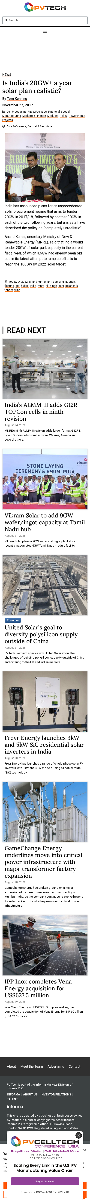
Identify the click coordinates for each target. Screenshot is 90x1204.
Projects (7, 120)
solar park (71, 286)
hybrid (25, 286)
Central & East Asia (39, 126)
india (33, 286)
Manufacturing (11, 116)
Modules (52, 116)
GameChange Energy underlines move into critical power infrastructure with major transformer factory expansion (43, 861)
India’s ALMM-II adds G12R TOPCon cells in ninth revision (41, 411)
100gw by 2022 (18, 281)
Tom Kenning (17, 99)
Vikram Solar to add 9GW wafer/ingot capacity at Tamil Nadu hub (45, 522)
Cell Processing (16, 111)
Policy (63, 116)
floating (9, 286)
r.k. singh (51, 286)
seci (61, 286)
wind (17, 290)
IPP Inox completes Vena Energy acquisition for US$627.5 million (38, 988)
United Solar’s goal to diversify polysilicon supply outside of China (41, 634)
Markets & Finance (34, 116)
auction (70, 281)
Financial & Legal (59, 111)
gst (17, 286)
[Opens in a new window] (15, 1106)
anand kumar (37, 281)
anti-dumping (55, 281)
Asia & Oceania (16, 126)
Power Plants (77, 116)
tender (9, 290)
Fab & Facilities (37, 111)
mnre (41, 286)
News (6, 74)
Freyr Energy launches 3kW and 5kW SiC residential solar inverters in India (44, 744)
